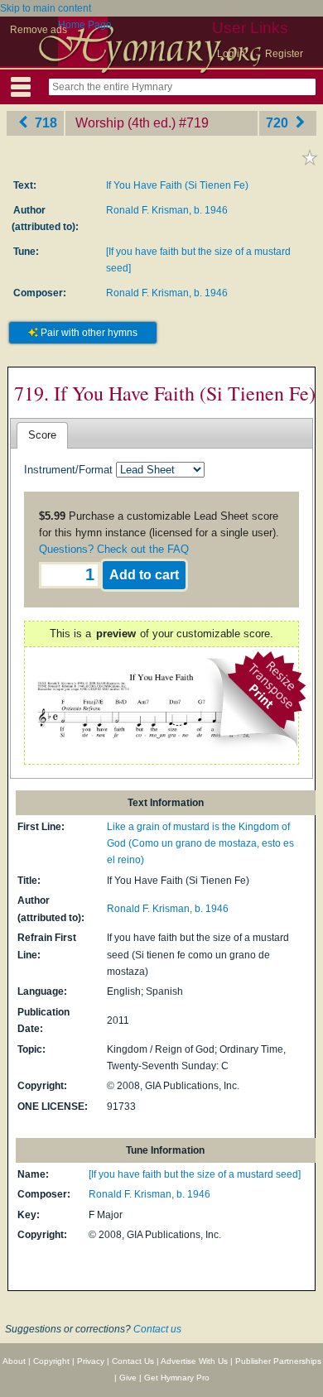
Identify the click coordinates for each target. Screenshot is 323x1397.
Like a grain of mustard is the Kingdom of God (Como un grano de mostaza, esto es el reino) (200, 844)
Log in (231, 54)
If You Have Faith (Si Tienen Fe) (177, 185)
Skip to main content (45, 8)
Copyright (51, 1361)
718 (44, 123)
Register (284, 54)
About (14, 1361)
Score (42, 435)
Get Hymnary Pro (177, 1377)
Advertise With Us (194, 1361)
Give (128, 1377)
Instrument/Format (68, 469)
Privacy (90, 1361)
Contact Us (133, 1361)
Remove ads (38, 30)
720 (279, 123)
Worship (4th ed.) (125, 123)
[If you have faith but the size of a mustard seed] (195, 1174)
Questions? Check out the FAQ (114, 549)
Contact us (157, 1329)
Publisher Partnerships (278, 1361)
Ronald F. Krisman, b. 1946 (167, 210)
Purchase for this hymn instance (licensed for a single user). (159, 533)
